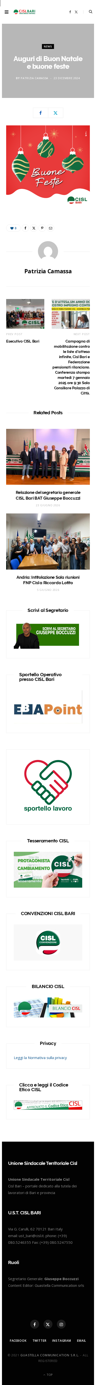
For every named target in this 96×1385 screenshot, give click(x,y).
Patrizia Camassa (34, 78)
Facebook (18, 1341)
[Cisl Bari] (26, 11)
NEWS (48, 46)
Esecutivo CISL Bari (22, 341)
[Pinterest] (42, 228)
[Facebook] (40, 113)
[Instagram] (61, 1324)
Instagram (61, 1341)
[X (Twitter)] (48, 1324)
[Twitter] (55, 113)
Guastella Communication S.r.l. (49, 1355)
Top (49, 1375)
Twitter (39, 1341)
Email (81, 1341)
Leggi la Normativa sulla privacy (40, 1057)
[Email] (50, 228)
